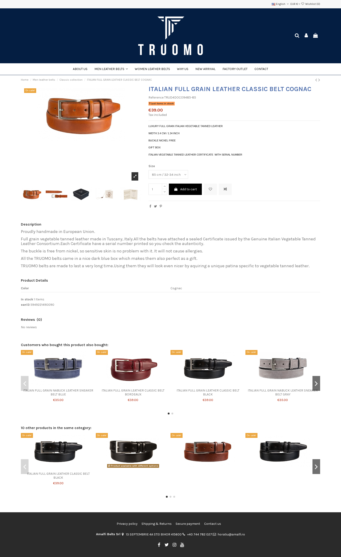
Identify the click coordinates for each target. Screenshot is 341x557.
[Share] (150, 206)
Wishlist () (312, 4)
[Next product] (319, 80)
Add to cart (188, 189)
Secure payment (188, 524)
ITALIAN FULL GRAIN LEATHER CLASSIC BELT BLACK (208, 392)
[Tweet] (155, 206)
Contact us (212, 524)
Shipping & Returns (157, 524)
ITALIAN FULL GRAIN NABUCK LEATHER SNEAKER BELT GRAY (283, 392)
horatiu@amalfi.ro (231, 534)
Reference (156, 97)
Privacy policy (127, 524)
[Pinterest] (161, 206)
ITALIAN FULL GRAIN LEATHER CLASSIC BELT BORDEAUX (133, 392)
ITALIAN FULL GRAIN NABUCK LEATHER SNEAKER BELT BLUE (58, 392)
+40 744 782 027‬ (199, 534)
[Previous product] (316, 80)
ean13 (25, 305)
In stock (27, 299)
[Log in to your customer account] (306, 35)
